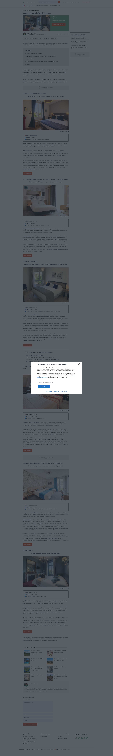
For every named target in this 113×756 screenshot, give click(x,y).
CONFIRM (43, 386)
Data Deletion (49, 391)
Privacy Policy (64, 391)
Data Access (56, 391)
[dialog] (56, 378)
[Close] (79, 364)
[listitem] (56, 382)
